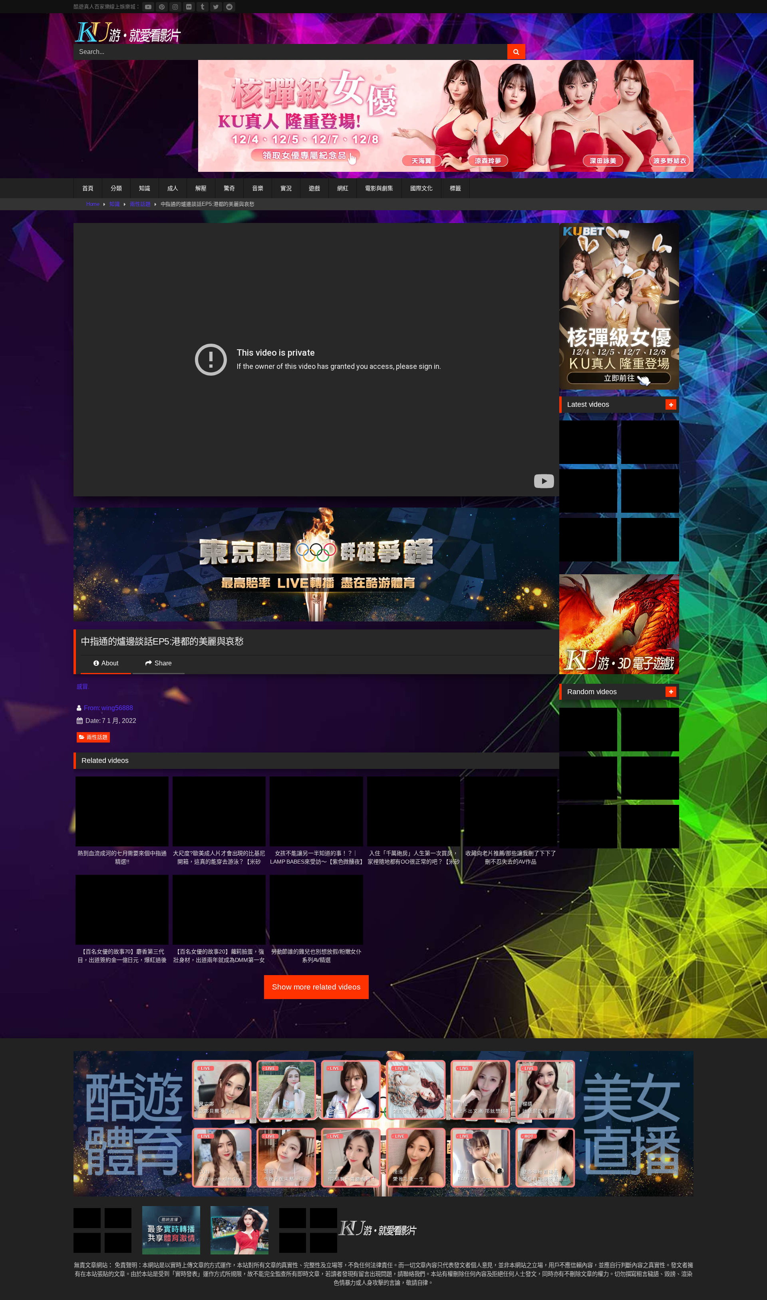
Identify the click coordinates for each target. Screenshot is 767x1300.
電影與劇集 (379, 188)
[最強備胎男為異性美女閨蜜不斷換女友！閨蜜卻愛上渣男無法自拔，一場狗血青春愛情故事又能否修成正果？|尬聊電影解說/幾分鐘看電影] (650, 778)
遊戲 (314, 188)
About (109, 663)
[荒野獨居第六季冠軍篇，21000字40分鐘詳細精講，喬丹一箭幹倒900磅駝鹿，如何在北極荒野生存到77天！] (588, 491)
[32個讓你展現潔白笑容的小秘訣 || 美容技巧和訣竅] (650, 729)
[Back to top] (742, 1276)
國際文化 (421, 188)
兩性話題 (140, 204)
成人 (173, 188)
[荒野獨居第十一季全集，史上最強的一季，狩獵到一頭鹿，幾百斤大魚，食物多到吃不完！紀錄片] (650, 491)
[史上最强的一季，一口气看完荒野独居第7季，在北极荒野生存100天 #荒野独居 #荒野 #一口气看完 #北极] (588, 442)
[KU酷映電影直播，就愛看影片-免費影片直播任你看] (127, 32)
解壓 (201, 188)
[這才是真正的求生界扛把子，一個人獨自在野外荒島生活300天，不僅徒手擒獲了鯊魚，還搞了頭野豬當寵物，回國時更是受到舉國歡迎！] (588, 539)
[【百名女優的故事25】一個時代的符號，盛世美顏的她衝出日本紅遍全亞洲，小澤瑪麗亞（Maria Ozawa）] (118, 1218)
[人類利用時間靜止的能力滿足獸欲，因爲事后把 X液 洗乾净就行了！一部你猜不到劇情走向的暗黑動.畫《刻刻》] (118, 1243)
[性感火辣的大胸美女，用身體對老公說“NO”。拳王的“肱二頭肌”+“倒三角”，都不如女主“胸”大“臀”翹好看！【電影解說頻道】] (588, 826)
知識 (144, 188)
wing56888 (117, 708)
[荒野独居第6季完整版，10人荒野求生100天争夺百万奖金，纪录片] (650, 539)
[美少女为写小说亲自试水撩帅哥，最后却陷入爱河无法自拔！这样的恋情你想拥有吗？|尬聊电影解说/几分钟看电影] (588, 729)
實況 (286, 188)
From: (91, 708)
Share (162, 663)
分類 (116, 188)
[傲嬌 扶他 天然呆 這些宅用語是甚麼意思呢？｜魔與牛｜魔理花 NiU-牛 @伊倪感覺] (588, 778)
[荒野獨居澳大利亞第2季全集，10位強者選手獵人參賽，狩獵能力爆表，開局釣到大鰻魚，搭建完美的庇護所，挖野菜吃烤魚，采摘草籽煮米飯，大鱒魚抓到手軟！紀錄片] (650, 442)
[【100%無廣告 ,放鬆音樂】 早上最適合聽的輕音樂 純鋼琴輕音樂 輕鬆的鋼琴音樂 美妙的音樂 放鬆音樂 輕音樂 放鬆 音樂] (87, 1243)
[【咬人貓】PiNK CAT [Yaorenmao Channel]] (323, 1243)
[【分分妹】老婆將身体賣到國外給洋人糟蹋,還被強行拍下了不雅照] (292, 1218)
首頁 (87, 188)
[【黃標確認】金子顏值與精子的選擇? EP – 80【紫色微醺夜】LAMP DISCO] (323, 1218)
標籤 (455, 188)
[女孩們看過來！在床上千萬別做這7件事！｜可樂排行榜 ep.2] (87, 1218)
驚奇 (229, 188)
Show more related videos (316, 987)
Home (93, 204)
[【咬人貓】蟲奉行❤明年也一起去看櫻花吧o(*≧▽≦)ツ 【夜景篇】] (650, 826)
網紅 (342, 188)
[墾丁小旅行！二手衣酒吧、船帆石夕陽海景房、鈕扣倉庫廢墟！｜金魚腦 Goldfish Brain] (292, 1243)
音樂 (257, 188)
